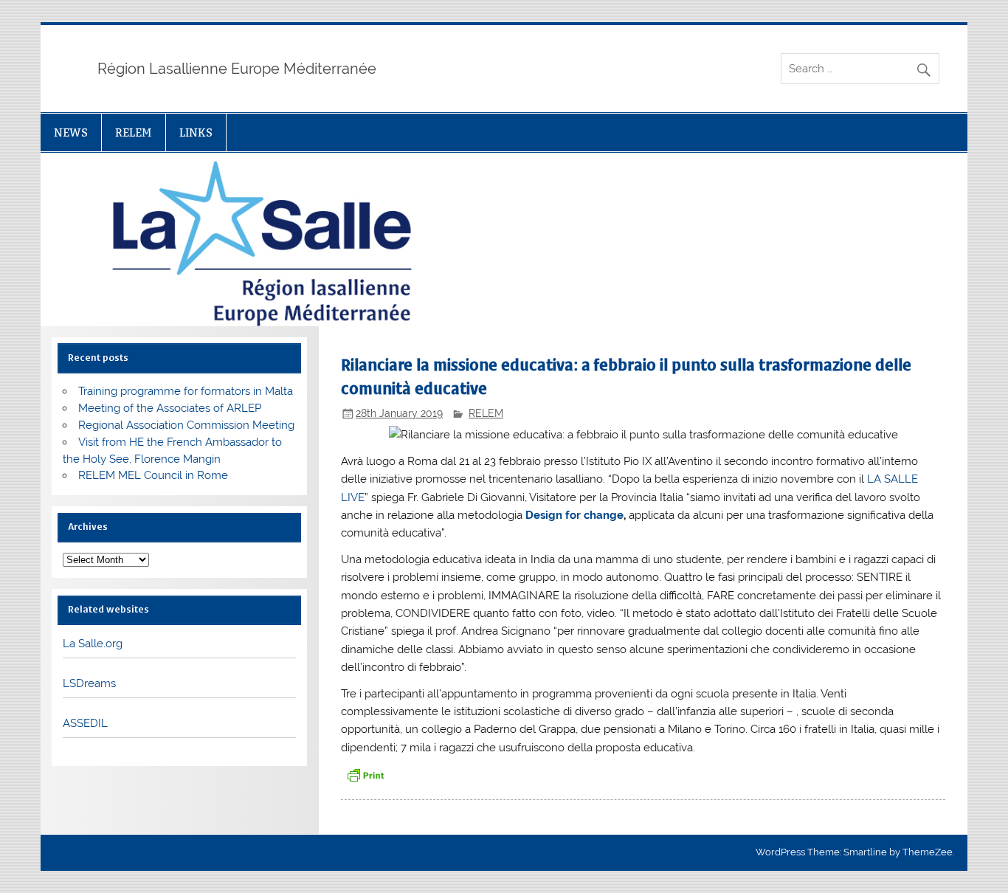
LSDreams (89, 683)
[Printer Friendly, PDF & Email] (365, 774)
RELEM (133, 132)
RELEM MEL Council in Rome (153, 475)
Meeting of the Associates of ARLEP (169, 408)
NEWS (71, 132)
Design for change (574, 515)
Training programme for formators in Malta (185, 391)
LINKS (196, 132)
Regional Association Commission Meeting (186, 425)
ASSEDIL (85, 723)
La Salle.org (92, 643)
